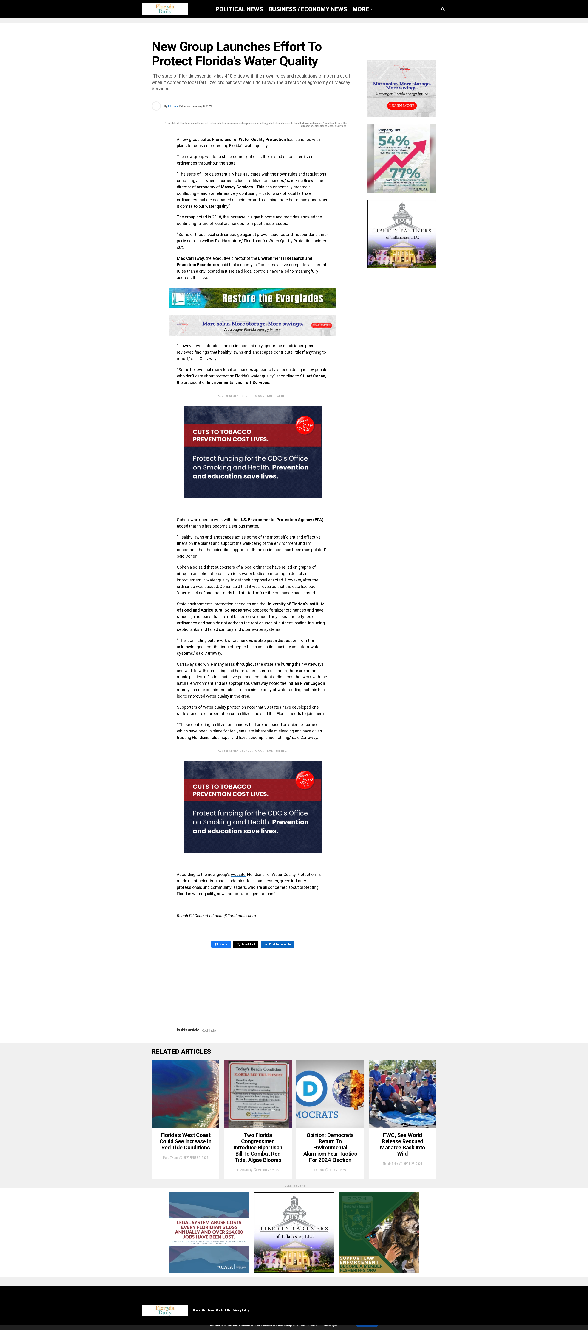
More (361, 9)
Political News (239, 9)
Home (196, 1310)
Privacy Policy (240, 1310)
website (238, 874)
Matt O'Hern (170, 1157)
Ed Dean (173, 105)
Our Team (208, 1310)
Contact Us (223, 1310)
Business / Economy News (308, 9)
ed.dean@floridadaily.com (232, 915)
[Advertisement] (252, 985)
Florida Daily (244, 1169)
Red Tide (208, 1030)
